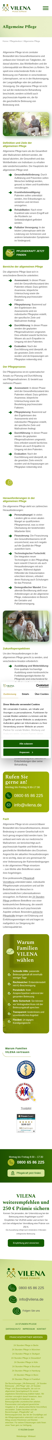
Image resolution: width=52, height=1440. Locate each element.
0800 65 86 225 (31, 1288)
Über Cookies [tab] (42, 694)
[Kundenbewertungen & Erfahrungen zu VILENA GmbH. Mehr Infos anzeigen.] (26, 1124)
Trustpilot (26, 1108)
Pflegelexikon (16, 41)
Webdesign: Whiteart (26, 1436)
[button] (26, 253)
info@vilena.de (31, 1299)
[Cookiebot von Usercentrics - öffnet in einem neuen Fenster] (37, 686)
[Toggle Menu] (46, 8)
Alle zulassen (26, 743)
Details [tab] (25, 694)
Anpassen (24, 752)
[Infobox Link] (26, 482)
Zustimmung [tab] (9, 694)
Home (5, 41)
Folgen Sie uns (31, 1310)
